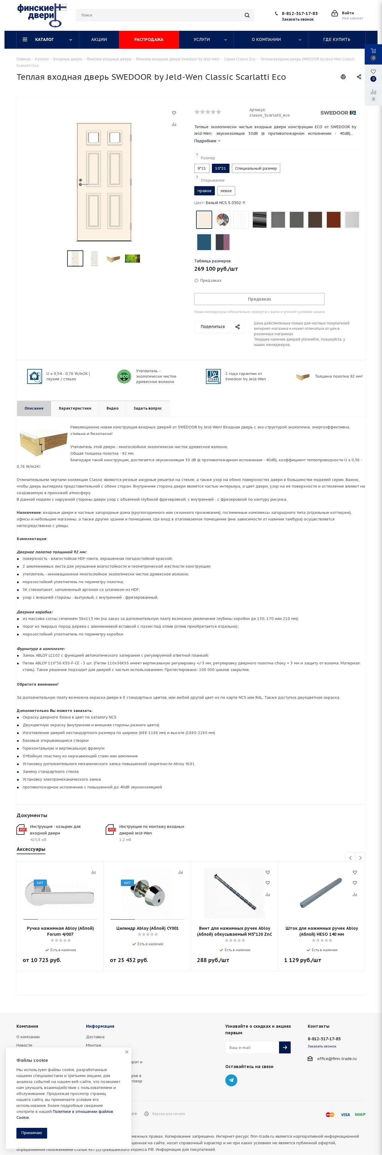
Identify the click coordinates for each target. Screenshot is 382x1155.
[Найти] (247, 15)
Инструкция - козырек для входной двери (55, 830)
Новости (24, 1045)
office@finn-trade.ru (337, 1058)
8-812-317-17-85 (300, 13)
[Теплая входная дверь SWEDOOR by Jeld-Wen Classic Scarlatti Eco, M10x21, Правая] (104, 181)
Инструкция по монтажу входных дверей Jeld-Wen (151, 830)
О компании (28, 1036)
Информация (100, 1026)
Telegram (231, 1080)
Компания (27, 1026)
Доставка (95, 1036)
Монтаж (93, 1045)
